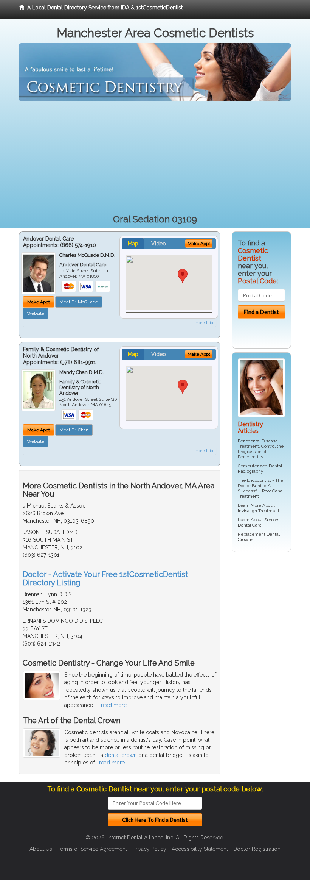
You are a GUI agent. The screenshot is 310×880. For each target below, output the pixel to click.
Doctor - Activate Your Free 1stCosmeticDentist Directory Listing (105, 578)
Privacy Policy (149, 849)
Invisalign (247, 510)
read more (114, 705)
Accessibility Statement (200, 849)
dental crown (121, 755)
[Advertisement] (155, 158)
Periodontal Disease (258, 441)
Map (133, 244)
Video (158, 244)
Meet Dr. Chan (73, 430)
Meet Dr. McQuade (78, 302)
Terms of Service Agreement (92, 849)
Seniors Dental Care (258, 522)
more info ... (205, 322)
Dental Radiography (260, 468)
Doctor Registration (257, 849)
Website (35, 313)
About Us (40, 849)
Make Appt (38, 302)
